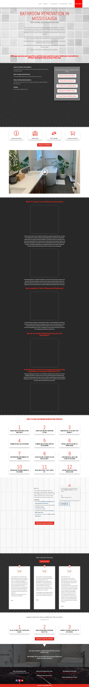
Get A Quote (78, 4)
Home (40, 4)
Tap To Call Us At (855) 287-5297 (21, 89)
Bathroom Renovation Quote (67, 76)
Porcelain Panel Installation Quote (67, 96)
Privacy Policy (19, 676)
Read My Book (64, 504)
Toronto (69, 674)
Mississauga (46, 673)
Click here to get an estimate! (44, 523)
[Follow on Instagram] (19, 680)
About (70, 4)
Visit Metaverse (63, 4)
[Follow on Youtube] (22, 680)
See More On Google (44, 561)
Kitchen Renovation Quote (67, 81)
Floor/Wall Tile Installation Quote (67, 86)
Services (45, 4)
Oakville (37, 673)
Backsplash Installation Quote (67, 91)
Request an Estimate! (44, 145)
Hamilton (52, 673)
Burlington (41, 673)
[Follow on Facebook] (17, 680)
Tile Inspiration (54, 4)
